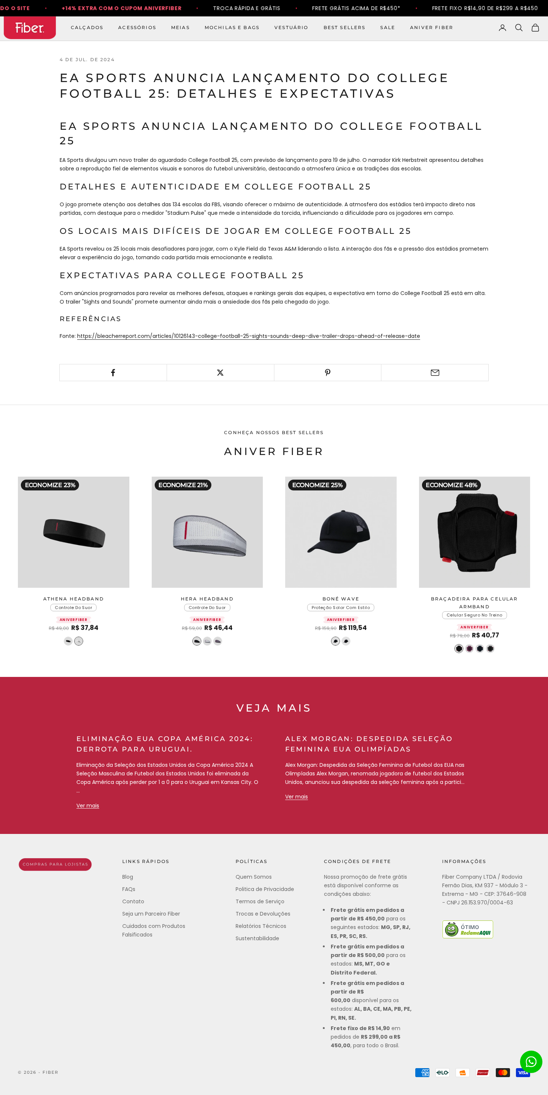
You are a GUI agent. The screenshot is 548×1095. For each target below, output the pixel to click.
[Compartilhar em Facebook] (113, 372)
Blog (127, 877)
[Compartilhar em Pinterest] (327, 372)
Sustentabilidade (257, 938)
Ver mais (87, 805)
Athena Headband (73, 599)
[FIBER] (55, 865)
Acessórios (137, 27)
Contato (133, 901)
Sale (387, 27)
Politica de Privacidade (265, 889)
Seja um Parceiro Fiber (151, 913)
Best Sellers (345, 27)
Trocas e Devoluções (263, 913)
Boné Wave (340, 599)
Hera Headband (207, 599)
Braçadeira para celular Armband (474, 602)
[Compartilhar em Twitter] (220, 372)
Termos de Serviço (260, 901)
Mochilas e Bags (232, 27)
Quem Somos (254, 877)
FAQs (128, 889)
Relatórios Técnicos (261, 926)
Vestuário (291, 27)
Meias (180, 27)
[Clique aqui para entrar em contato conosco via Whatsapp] (531, 1062)
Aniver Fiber (431, 27)
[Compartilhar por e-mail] (434, 372)
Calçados (87, 27)
